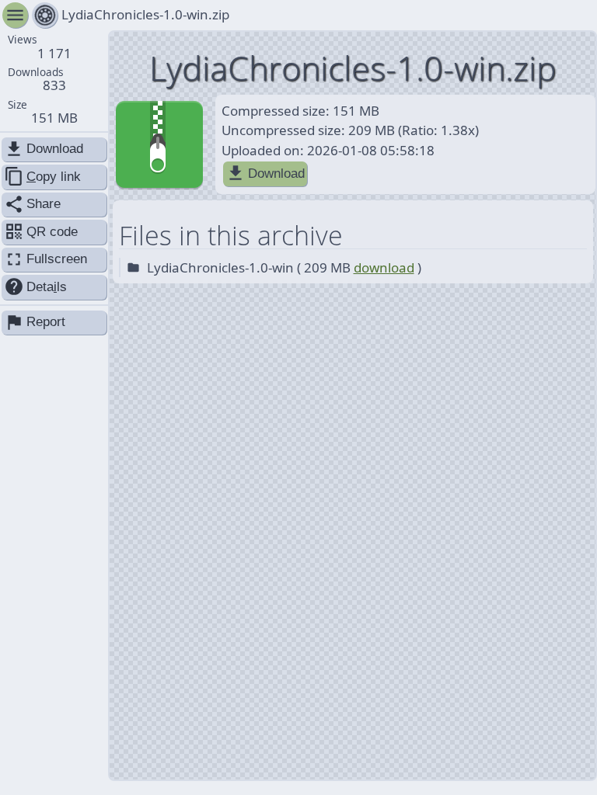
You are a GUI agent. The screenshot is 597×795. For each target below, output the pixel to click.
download (384, 267)
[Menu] (45, 15)
